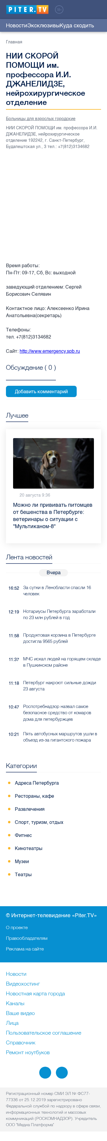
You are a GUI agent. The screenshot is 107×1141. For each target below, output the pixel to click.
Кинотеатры (29, 848)
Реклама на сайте (25, 948)
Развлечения (30, 809)
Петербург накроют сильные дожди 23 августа (59, 686)
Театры (23, 874)
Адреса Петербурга (37, 783)
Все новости (97, 558)
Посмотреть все (31, 374)
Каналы (15, 1004)
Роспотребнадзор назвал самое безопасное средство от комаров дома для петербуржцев (57, 713)
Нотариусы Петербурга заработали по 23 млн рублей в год (59, 614)
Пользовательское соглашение (43, 1033)
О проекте (17, 927)
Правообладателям (27, 938)
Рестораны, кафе (34, 796)
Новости (16, 25)
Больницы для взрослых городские (40, 118)
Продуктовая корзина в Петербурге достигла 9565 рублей (59, 638)
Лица (12, 1023)
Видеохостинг (23, 984)
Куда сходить (77, 25)
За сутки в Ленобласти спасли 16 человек (57, 591)
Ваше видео (20, 1013)
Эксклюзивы (43, 25)
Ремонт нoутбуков (28, 1053)
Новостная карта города (35, 994)
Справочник (20, 1043)
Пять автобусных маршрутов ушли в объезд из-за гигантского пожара (60, 737)
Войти (97, 9)
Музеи (22, 861)
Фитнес (23, 835)
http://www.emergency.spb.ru (50, 351)
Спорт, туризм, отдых (39, 822)
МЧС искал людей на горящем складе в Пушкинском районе (62, 662)
